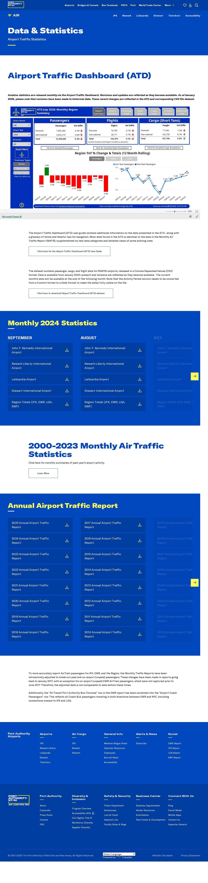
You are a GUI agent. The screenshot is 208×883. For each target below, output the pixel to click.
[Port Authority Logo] (16, 5)
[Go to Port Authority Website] (22, 797)
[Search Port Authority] (196, 5)
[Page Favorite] (185, 5)
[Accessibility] (190, 5)
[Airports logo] (14, 17)
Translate (127, 857)
